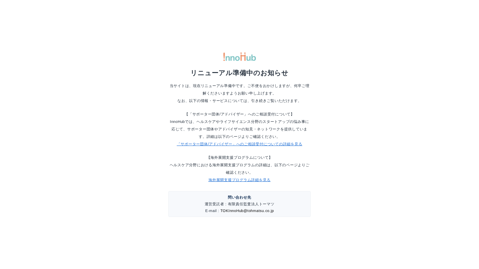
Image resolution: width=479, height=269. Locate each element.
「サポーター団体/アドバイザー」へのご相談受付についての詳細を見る (239, 144)
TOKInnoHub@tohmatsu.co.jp (247, 211)
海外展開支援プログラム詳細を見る (239, 180)
